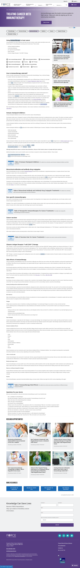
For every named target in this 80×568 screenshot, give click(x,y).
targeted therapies (28, 171)
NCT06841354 (42, 474)
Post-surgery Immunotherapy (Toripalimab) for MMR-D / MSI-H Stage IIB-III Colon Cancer (16, 469)
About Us (65, 1)
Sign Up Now (46, 22)
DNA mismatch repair (65, 141)
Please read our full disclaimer (20, 556)
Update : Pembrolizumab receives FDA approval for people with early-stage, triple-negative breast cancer (63, 104)
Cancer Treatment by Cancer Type (35, 81)
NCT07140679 (19, 473)
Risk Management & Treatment (14, 9)
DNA (52, 141)
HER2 (46, 177)
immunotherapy (15, 40)
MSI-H (29, 146)
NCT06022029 (42, 444)
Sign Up (57, 524)
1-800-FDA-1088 (48, 275)
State (42, 507)
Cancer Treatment (23, 9)
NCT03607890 (19, 444)
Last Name (60, 502)
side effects (8, 108)
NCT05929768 (64, 446)
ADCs (12, 184)
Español (75, 1)
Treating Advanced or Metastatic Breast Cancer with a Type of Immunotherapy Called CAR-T (62, 469)
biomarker (17, 96)
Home (7, 9)
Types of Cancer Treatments (30, 9)
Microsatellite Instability (13, 146)
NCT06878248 (64, 473)
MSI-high (25, 146)
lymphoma (42, 254)
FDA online (37, 275)
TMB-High (23, 154)
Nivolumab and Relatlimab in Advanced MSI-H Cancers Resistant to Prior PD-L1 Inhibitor (16, 441)
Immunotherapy (38, 9)
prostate (30, 224)
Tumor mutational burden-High (14, 154)
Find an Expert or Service (48, 488)
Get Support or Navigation (14, 488)
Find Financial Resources (65, 488)
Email (42, 512)
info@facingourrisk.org (11, 551)
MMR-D (28, 145)
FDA (21, 127)
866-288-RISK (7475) (10, 548)
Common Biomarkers (37, 99)
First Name (43, 502)
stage (12, 82)
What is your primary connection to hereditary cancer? (50, 517)
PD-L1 (9, 156)
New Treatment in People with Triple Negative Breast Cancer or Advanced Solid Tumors (40, 441)
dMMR (32, 145)
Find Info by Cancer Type (31, 488)
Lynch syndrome (43, 104)
